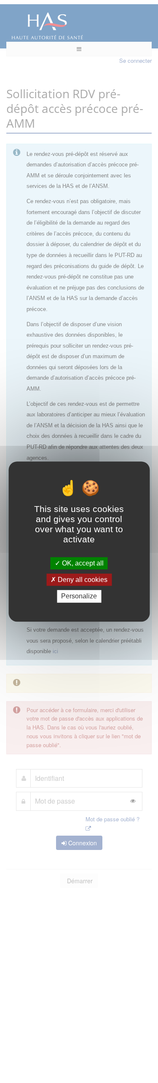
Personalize (79, 596)
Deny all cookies (81, 579)
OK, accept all (82, 563)
